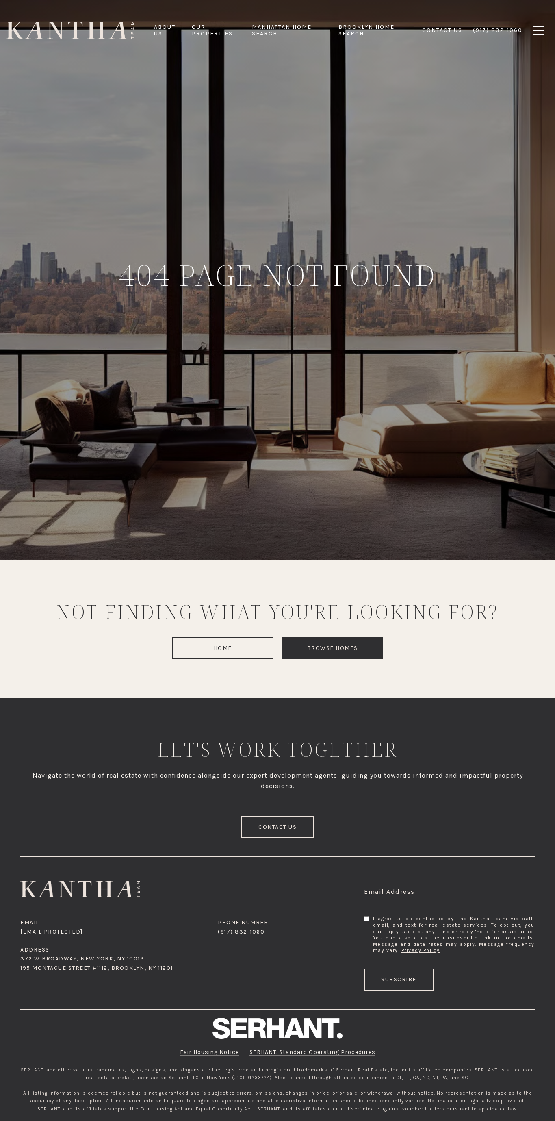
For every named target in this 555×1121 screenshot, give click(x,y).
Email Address (389, 891)
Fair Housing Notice (209, 1052)
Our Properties (212, 30)
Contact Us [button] (277, 826)
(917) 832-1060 (241, 931)
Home (223, 648)
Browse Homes (332, 648)
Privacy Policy (420, 950)
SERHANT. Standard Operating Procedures (312, 1052)
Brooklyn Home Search (366, 30)
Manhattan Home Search (282, 30)
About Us (165, 30)
